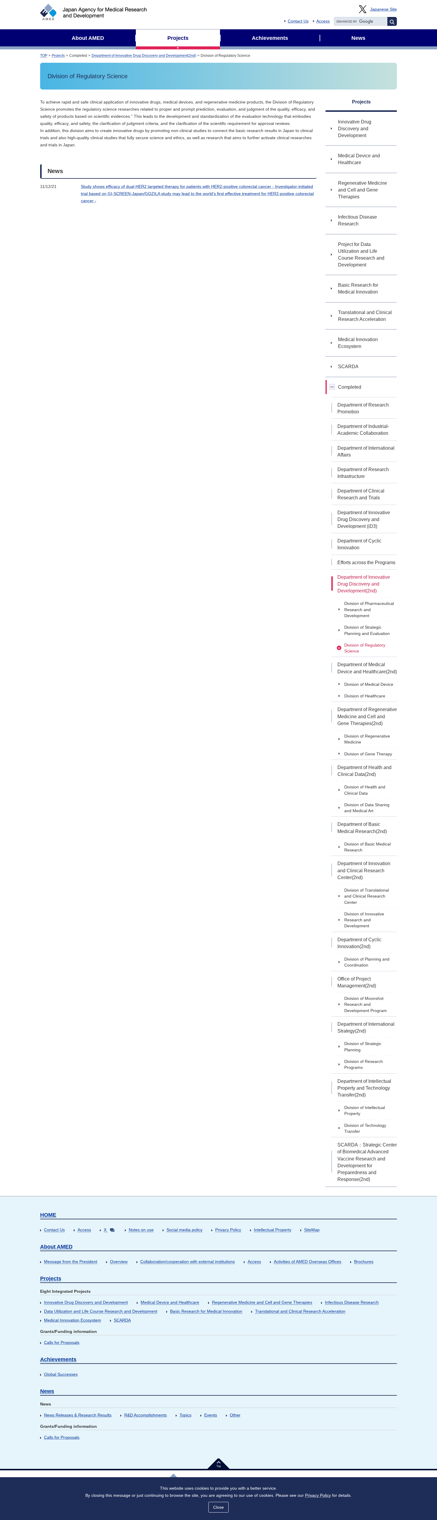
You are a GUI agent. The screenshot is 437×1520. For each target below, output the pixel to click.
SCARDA (122, 1320)
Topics (185, 1415)
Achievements (58, 1359)
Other (235, 1415)
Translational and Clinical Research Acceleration (300, 1311)
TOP (43, 56)
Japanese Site (383, 9)
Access (323, 21)
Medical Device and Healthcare (170, 1302)
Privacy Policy (228, 1229)
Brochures (363, 1261)
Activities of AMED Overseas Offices (307, 1261)
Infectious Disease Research (352, 1302)
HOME (48, 1215)
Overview (119, 1261)
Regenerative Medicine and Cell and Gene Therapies (262, 1302)
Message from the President (70, 1261)
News (47, 1391)
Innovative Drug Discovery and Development (86, 1302)
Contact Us (298, 21)
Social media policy (184, 1229)
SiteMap (312, 1229)
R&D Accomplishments (145, 1415)
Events (210, 1415)
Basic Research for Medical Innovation (206, 1311)
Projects (58, 56)
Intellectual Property (272, 1229)
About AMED (56, 1247)
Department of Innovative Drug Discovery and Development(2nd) (144, 56)
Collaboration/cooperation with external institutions (187, 1261)
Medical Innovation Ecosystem (72, 1320)
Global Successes (61, 1374)
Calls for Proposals (61, 1342)
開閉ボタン (332, 387)
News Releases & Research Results (77, 1415)
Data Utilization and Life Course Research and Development (100, 1311)
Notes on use (141, 1229)
